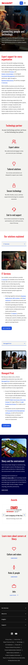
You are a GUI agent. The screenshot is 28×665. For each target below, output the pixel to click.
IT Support (14, 313)
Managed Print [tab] (7, 343)
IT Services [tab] (6, 244)
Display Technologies (7, 74)
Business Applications (7, 80)
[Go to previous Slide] (4, 515)
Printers (12, 72)
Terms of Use (17, 639)
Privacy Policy (8, 639)
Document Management (8, 76)
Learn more (6, 425)
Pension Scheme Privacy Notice (13, 647)
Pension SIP (17, 644)
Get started (6, 328)
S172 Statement (9, 644)
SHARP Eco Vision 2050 (8, 478)
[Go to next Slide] (24, 515)
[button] (21, 3)
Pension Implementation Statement (13, 650)
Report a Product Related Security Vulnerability (14, 658)
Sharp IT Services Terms (8, 642)
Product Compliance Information (12, 655)
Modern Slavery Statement (13, 652)
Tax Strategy (20, 642)
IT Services (4, 82)
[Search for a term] (21, 3)
